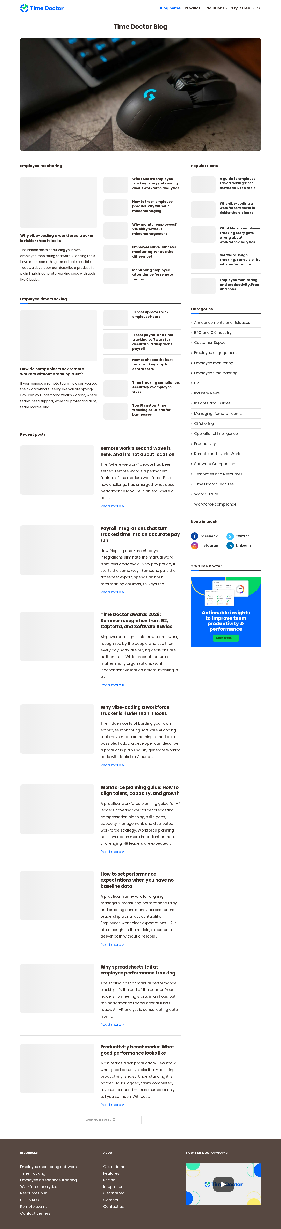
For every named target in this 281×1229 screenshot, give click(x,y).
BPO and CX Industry (213, 332)
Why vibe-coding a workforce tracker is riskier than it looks (57, 238)
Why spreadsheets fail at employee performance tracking (138, 970)
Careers (110, 1200)
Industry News (207, 393)
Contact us (113, 1206)
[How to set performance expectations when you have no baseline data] (57, 895)
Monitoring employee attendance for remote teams (152, 275)
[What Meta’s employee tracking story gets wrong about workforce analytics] (115, 185)
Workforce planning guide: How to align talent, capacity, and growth (140, 790)
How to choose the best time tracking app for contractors (152, 364)
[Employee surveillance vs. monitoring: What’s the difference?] (115, 253)
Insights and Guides (212, 403)
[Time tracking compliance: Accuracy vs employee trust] (115, 388)
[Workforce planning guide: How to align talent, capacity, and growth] (57, 809)
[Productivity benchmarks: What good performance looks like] (57, 1068)
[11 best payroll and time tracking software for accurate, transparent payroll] (115, 341)
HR (196, 383)
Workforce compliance (215, 504)
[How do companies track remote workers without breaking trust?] (58, 335)
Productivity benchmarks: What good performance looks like (137, 1050)
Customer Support (211, 342)
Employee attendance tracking (48, 1180)
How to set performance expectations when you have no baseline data (137, 880)
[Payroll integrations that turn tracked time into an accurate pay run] (57, 550)
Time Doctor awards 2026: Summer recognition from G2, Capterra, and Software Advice (136, 620)
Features (111, 1173)
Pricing (109, 1180)
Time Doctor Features (214, 484)
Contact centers (35, 1213)
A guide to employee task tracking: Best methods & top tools (237, 183)
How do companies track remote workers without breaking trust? (52, 371)
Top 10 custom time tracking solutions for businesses (151, 410)
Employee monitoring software (48, 1166)
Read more (111, 506)
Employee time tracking (215, 372)
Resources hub (34, 1193)
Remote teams (34, 1206)
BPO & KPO (29, 1200)
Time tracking (32, 1173)
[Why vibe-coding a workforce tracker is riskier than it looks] (58, 202)
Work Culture (206, 494)
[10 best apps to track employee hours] (115, 318)
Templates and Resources (218, 474)
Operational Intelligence (216, 433)
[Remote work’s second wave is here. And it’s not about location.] (57, 470)
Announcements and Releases (222, 322)
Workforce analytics (38, 1186)
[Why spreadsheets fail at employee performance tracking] (57, 988)
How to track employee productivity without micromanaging (152, 206)
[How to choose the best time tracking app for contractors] (115, 366)
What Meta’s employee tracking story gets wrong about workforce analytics (155, 183)
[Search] (259, 9)
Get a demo (114, 1166)
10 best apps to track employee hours (150, 314)
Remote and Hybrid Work (217, 453)
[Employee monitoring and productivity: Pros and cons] (203, 286)
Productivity (205, 443)
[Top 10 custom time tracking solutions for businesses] (115, 411)
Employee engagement (215, 352)
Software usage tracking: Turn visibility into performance (240, 260)
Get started (114, 1193)
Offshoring (204, 423)
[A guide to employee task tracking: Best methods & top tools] (203, 184)
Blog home (170, 8)
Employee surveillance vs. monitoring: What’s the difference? (154, 252)
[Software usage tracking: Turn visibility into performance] (203, 261)
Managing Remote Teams (218, 413)
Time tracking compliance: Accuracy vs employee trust (156, 387)
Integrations (114, 1186)
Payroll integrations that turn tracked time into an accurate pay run (140, 534)
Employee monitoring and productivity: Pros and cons (239, 284)
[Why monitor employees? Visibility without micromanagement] (115, 230)
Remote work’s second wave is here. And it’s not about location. (138, 451)
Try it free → (243, 8)
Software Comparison (214, 463)
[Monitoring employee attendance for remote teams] (115, 276)
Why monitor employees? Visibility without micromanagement (154, 229)
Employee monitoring (213, 362)
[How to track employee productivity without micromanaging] (115, 207)
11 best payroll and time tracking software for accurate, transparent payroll (152, 342)
